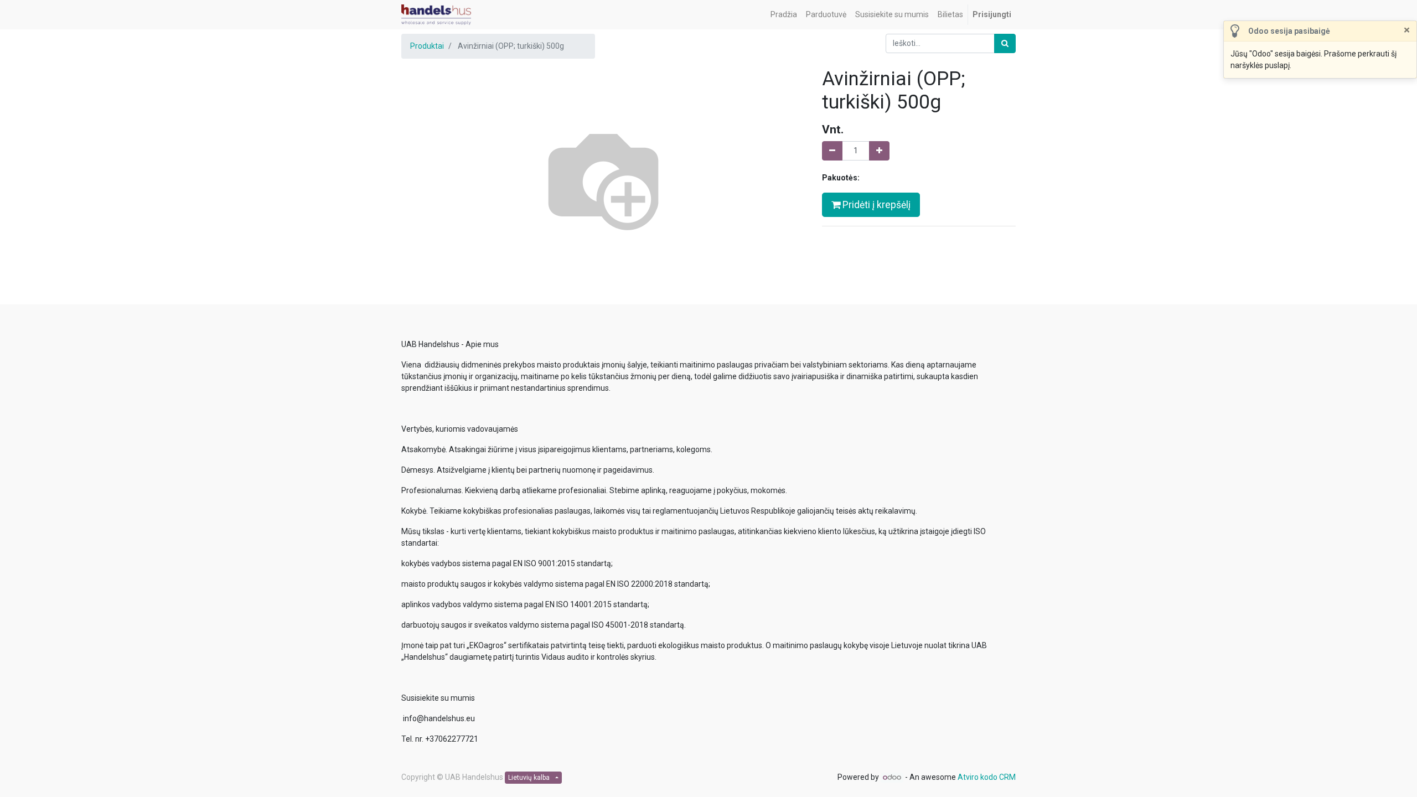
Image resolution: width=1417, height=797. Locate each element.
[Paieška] (1005, 43)
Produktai (427, 46)
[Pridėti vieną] (879, 151)
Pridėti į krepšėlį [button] (875, 204)
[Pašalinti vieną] (832, 151)
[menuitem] (783, 14)
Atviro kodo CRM (987, 777)
